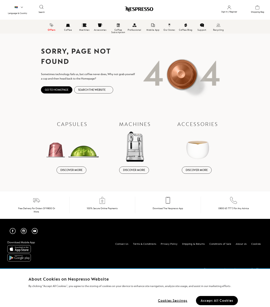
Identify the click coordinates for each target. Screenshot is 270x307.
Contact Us (121, 243)
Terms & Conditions (144, 243)
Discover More (71, 170)
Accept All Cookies (217, 300)
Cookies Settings (172, 300)
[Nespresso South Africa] (118, 10)
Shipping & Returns (193, 243)
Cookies (256, 243)
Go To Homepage (57, 89)
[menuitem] (68, 27)
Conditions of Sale (220, 243)
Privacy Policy (169, 243)
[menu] (135, 27)
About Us (241, 243)
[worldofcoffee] (19, 7)
